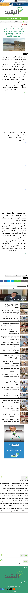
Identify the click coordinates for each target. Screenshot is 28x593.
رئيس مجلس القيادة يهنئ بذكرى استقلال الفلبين (13, 488)
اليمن (16, 275)
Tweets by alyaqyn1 (23, 563)
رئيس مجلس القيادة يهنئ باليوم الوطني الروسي (13, 491)
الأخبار (24, 24)
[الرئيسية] (20, 18)
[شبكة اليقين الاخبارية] (14, 433)
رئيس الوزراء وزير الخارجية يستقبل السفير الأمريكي (13, 501)
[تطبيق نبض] (14, 450)
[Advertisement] (14, 466)
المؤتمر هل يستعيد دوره (19, 481)
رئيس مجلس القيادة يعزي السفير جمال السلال (14, 486)
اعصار (23, 275)
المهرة (11, 275)
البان (19, 275)
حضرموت (6, 275)
